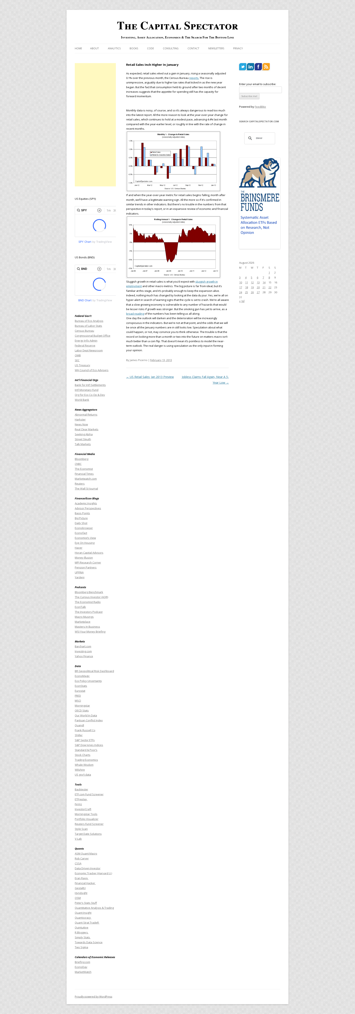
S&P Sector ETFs (85, 740)
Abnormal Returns (86, 414)
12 (252, 282)
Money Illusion (84, 557)
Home (78, 48)
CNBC (78, 464)
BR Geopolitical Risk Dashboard (94, 671)
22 (270, 287)
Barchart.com (83, 646)
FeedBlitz (260, 107)
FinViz (78, 804)
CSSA (78, 863)
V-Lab (78, 839)
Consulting (171, 48)
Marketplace (82, 622)
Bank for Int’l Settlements (90, 385)
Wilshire (80, 769)
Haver (78, 548)
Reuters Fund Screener (89, 824)
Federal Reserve (85, 345)
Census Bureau (84, 331)
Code (150, 48)
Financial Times (84, 474)
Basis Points (82, 513)
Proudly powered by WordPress (93, 996)
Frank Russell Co (85, 730)
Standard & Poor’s (86, 750)
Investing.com (83, 651)
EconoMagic (82, 676)
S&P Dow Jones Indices (89, 745)
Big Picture (81, 518)
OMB (78, 355)
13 (258, 282)
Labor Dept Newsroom (89, 350)
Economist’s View (85, 538)
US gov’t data (83, 774)
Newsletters (216, 48)
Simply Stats (83, 937)
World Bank (82, 400)
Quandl (79, 725)
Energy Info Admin (86, 340)
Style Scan (81, 829)
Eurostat (80, 691)
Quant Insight (83, 913)
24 (240, 292)
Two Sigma (81, 947)
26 (252, 292)
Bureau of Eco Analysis (89, 321)
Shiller (79, 735)
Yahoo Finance (84, 656)
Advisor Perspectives (88, 508)
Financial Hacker (85, 883)
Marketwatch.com (86, 478)
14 (264, 282)
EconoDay (81, 967)
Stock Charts (82, 755)
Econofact (81, 533)
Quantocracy (83, 917)
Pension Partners (86, 567)
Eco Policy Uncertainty (88, 681)
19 (252, 287)
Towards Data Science (89, 942)
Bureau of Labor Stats (88, 326)
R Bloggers (82, 932)
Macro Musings (84, 617)
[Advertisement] (95, 124)
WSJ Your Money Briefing (90, 631)
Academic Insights (86, 503)
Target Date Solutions (88, 834)
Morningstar (82, 705)
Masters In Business (87, 626)
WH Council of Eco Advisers (91, 370)
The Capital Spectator (177, 25)
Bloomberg (81, 459)
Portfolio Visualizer (86, 819)
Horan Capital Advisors (89, 552)
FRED (78, 696)
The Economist (84, 469)
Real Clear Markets (86, 429)
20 (258, 287)
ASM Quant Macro (86, 853)
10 (240, 282)
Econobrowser (84, 528)
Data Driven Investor (87, 868)
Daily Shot (81, 523)
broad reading (135, 313)
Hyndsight (81, 893)
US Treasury (82, 365)
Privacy (238, 48)
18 (246, 287)
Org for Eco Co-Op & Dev (90, 395)
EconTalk (80, 607)
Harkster (80, 419)
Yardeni (79, 577)
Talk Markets (83, 444)
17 (240, 287)
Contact (193, 48)
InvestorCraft (83, 809)
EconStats (81, 686)
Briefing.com (82, 962)
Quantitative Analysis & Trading (94, 908)
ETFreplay (81, 799)
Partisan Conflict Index (89, 720)
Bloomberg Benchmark (89, 592)
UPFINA (79, 572)
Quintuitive (81, 927)
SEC (77, 360)
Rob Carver (82, 858)
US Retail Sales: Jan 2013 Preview (150, 377)
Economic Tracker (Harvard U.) (93, 873)
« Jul (241, 301)
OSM (78, 898)
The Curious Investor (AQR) (91, 597)
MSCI (78, 700)
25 (246, 292)
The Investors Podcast (89, 612)
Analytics (114, 48)
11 (246, 282)
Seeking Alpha (84, 434)
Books (134, 48)
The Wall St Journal (86, 488)
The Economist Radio (88, 602)
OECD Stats (82, 710)
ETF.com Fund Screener (89, 794)
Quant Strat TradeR (87, 922)
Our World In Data (86, 715)
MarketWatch (83, 972)
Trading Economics (86, 760)
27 (258, 292)
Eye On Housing (85, 543)
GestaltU (80, 888)
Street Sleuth (83, 439)
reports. (194, 78)
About (94, 48)
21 (264, 287)
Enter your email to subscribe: (257, 84)
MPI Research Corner (88, 562)
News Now (81, 424)
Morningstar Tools (86, 814)
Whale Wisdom (84, 765)
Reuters (80, 483)
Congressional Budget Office (92, 335)
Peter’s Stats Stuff (86, 903)
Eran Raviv (82, 878)
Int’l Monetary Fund (86, 390)
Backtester (81, 789)
